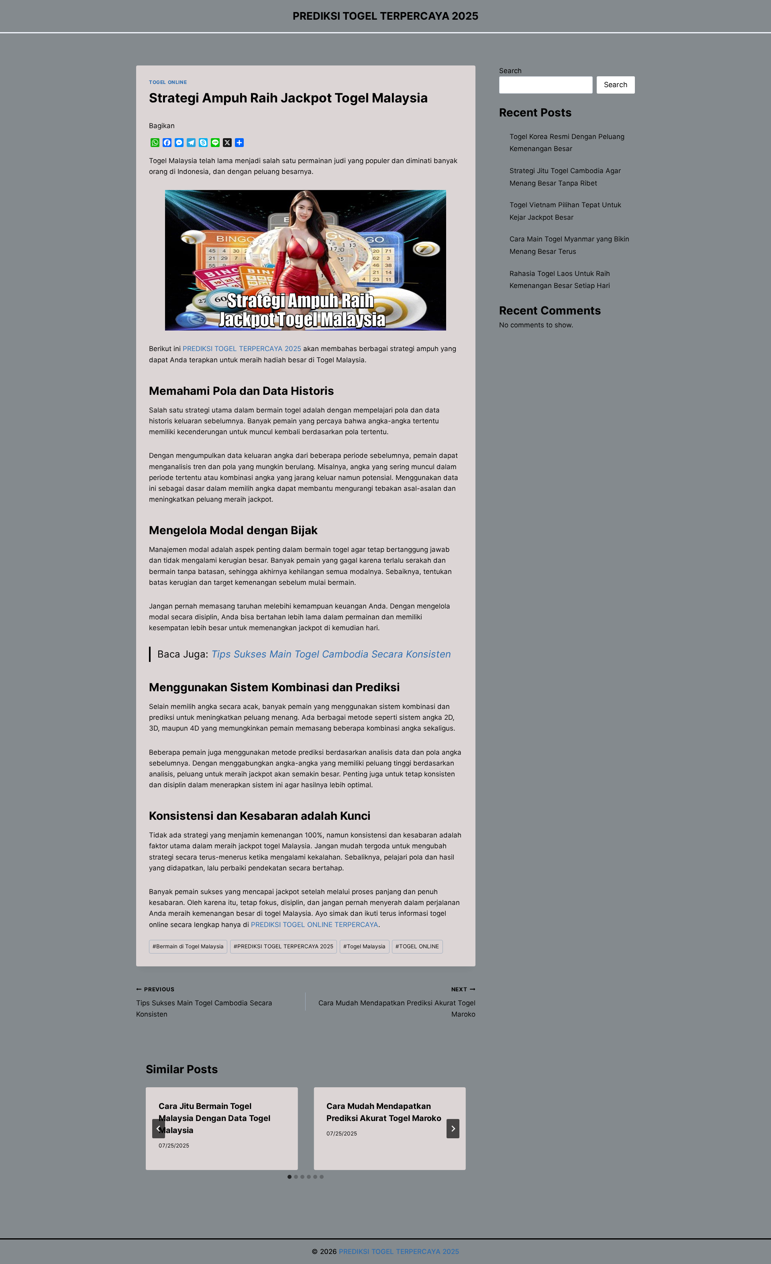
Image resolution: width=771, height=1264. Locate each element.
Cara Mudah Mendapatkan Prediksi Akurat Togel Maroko (396, 1002)
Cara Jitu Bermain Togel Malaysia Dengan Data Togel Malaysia (214, 1118)
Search (510, 71)
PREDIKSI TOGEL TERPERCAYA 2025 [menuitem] (242, 349)
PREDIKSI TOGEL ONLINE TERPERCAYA (314, 925)
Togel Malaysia (364, 946)
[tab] (290, 1177)
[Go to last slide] (158, 1128)
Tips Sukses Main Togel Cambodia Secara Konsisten (331, 654)
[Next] (453, 1128)
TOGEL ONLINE (168, 82)
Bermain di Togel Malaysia (188, 946)
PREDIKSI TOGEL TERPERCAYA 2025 (283, 946)
